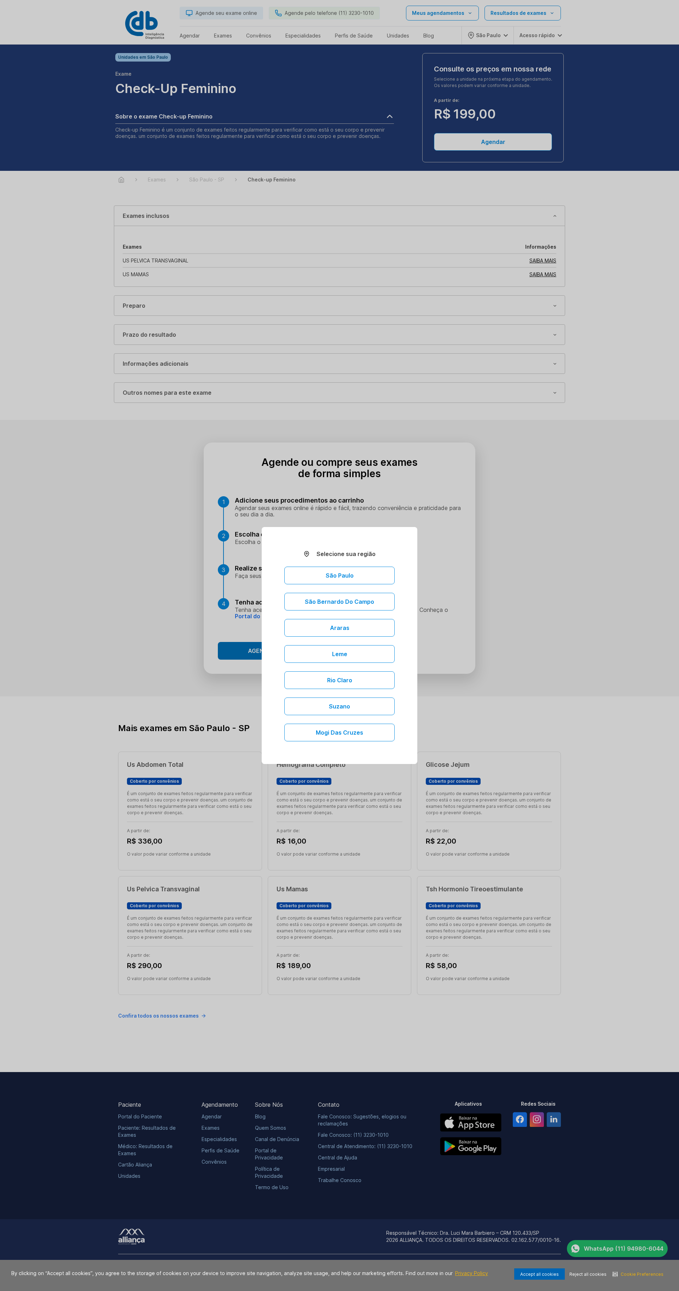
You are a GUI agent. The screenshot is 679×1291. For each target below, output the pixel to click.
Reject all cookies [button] (588, 1274)
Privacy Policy (471, 1273)
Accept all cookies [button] (539, 1274)
